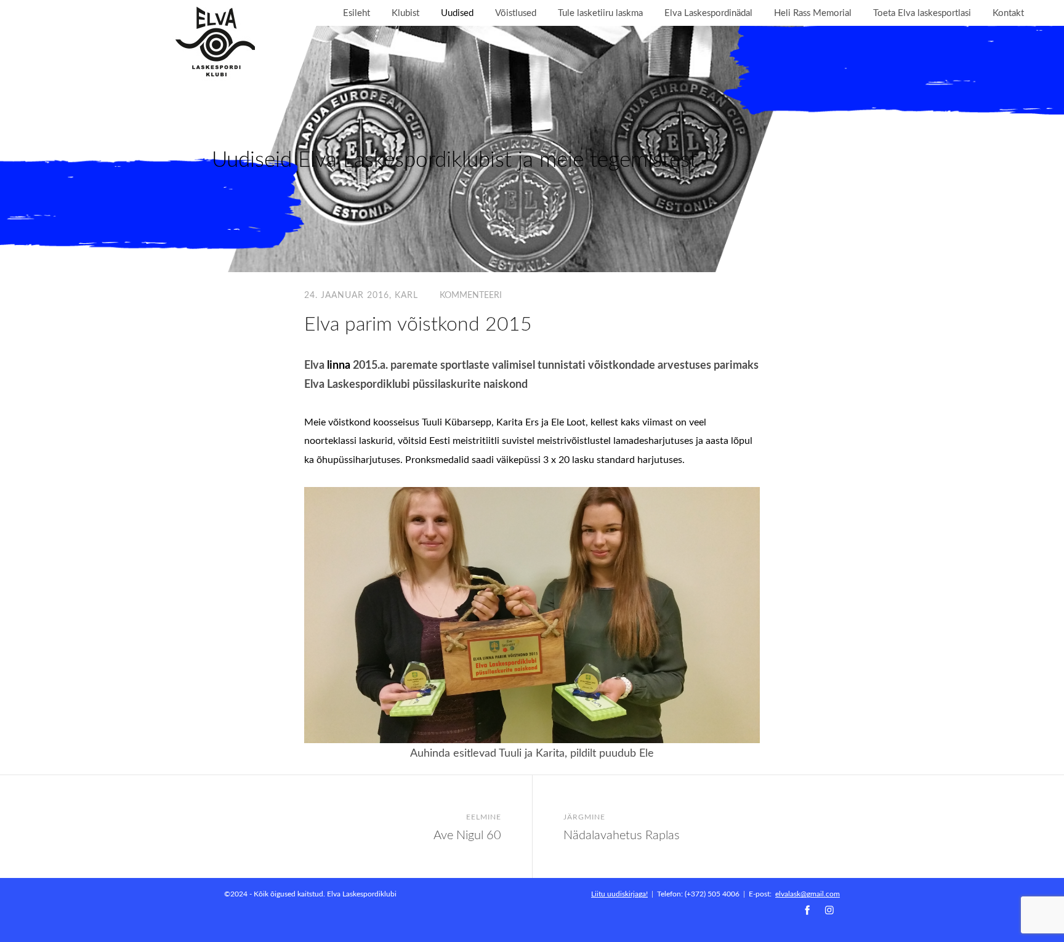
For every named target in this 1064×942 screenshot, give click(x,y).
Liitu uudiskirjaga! (619, 893)
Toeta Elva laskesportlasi (922, 12)
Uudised (457, 12)
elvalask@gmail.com (807, 893)
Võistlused (515, 12)
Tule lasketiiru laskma (600, 12)
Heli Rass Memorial (813, 12)
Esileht (356, 12)
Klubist (405, 12)
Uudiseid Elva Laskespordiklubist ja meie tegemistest (454, 158)
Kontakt (1008, 12)
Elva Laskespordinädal (708, 12)
